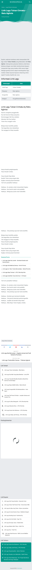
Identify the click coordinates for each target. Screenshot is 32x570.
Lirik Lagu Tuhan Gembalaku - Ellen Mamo (14, 370)
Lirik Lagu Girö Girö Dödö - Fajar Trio (12, 519)
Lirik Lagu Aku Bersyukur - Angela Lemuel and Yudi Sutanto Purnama (16, 354)
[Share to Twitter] (10, 347)
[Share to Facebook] (4, 347)
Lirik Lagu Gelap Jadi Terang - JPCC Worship (16, 414)
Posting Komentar (5, 16)
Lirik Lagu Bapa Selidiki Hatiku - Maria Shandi (15, 385)
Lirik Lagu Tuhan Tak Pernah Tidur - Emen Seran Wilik (16, 504)
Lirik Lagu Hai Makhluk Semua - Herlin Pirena (14, 265)
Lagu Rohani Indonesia (7, 340)
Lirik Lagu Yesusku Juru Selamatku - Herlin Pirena (16, 554)
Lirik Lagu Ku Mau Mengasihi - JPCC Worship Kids (16, 401)
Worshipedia (16, 2)
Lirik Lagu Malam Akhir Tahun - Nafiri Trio (14, 526)
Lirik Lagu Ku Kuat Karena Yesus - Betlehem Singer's (16, 512)
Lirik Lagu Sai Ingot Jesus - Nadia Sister (13, 522)
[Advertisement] (16, 41)
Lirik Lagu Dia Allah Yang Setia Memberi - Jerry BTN (16, 374)
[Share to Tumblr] (28, 347)
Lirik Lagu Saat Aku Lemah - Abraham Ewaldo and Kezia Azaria (15, 261)
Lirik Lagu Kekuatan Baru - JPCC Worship (14, 406)
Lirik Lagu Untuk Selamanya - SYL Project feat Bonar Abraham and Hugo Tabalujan (16, 558)
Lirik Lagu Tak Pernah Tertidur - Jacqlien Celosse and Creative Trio (17, 396)
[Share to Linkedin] (22, 347)
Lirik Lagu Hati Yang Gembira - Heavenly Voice (15, 501)
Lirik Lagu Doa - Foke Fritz (10, 529)
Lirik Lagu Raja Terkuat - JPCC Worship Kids (14, 272)
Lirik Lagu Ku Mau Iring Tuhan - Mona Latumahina (16, 508)
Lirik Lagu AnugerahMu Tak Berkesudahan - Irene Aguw (16, 390)
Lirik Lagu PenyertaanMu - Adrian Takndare (14, 551)
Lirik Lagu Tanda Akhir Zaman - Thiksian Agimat (16, 360)
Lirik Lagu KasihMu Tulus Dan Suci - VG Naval (14, 276)
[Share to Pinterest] (16, 347)
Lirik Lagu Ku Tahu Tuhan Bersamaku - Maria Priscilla (16, 269)
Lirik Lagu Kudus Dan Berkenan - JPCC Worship (15, 410)
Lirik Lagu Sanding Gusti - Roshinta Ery (13, 515)
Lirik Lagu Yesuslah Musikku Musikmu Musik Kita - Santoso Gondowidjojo (16, 379)
